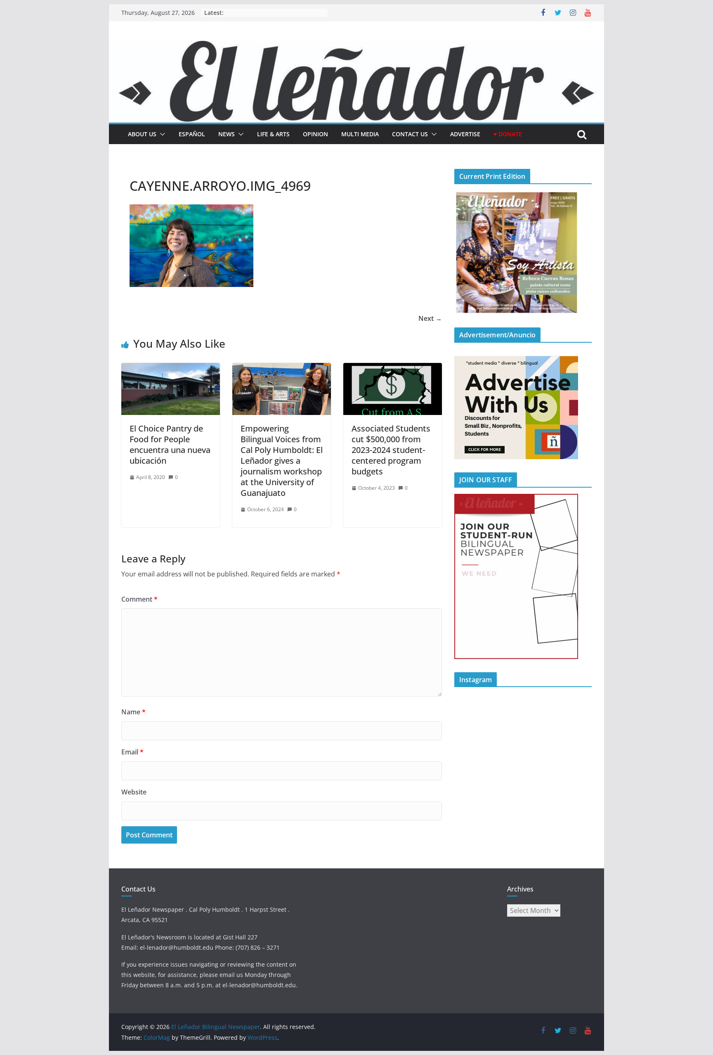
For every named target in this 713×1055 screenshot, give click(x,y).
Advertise (465, 134)
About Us (142, 134)
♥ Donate (507, 134)
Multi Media (360, 134)
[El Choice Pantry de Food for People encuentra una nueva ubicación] (170, 368)
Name (133, 711)
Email (132, 751)
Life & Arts (273, 134)
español (192, 134)
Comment (139, 599)
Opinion (315, 134)
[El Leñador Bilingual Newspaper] (356, 46)
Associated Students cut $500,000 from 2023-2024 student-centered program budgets (391, 450)
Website (133, 792)
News (226, 134)
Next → (430, 318)
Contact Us (410, 134)
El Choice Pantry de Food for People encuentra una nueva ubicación (170, 444)
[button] (160, 134)
